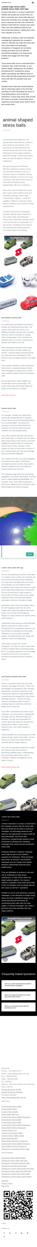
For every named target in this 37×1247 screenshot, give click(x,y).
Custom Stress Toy (9, 1130)
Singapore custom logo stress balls (15, 1174)
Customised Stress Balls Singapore (15, 1117)
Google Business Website (12, 1092)
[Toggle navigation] (32, 2)
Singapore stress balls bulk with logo (16, 1171)
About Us (5, 1186)
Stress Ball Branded (9, 1138)
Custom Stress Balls (9, 1112)
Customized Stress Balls (11, 1122)
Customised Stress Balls (11, 1106)
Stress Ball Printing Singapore (13, 1128)
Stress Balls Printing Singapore (14, 1146)
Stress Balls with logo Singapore (14, 1141)
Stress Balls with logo (10, 1114)
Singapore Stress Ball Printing (13, 1158)
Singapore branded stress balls (14, 1166)
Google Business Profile (11, 1090)
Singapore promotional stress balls (15, 1163)
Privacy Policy (7, 1183)
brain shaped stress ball (10, 767)
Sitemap (4, 1181)
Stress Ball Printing (9, 1109)
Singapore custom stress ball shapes (16, 1177)
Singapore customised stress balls (15, 1149)
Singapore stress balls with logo (14, 1161)
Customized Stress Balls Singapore (15, 1125)
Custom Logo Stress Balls (12, 1133)
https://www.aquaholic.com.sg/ (13, 1097)
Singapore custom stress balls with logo (17, 1169)
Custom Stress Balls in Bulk (12, 1136)
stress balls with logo (8, 395)
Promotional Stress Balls (11, 1120)
